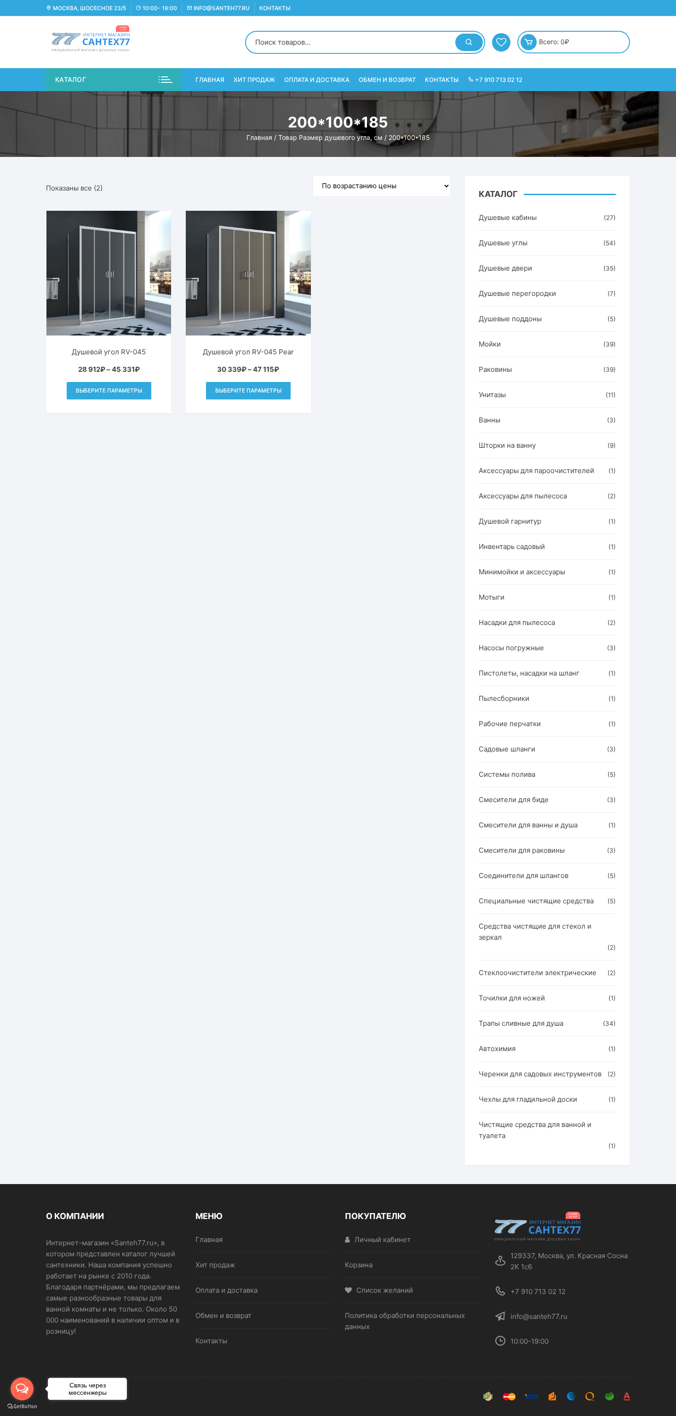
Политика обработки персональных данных (405, 1321)
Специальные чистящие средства (536, 900)
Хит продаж (254, 79)
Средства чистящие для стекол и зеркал (535, 932)
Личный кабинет (383, 1239)
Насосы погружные (511, 647)
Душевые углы (503, 242)
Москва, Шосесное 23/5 (89, 8)
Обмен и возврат (387, 79)
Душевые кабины (508, 217)
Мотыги (491, 597)
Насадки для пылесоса (517, 622)
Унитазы (492, 394)
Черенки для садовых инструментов (540, 1073)
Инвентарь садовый (512, 546)
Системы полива (507, 774)
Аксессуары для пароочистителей (536, 470)
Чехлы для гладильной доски (528, 1099)
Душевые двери (505, 268)
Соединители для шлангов (523, 875)
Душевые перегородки (517, 293)
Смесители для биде (514, 799)
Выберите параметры (109, 390)
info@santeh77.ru (221, 8)
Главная (209, 79)
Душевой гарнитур (510, 521)
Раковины (495, 369)
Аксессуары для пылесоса (523, 495)
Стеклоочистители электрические (537, 972)
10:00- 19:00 (159, 8)
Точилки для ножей (512, 998)
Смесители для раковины (522, 850)
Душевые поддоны (510, 318)
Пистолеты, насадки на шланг (529, 673)
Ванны (489, 420)
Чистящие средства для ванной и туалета (535, 1130)
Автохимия (497, 1048)
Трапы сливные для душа (521, 1023)
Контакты (274, 8)
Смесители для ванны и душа (528, 825)
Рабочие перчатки (510, 723)
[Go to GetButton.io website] (22, 1407)
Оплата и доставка (316, 79)
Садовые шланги (507, 749)
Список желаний (384, 1290)
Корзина (358, 1264)
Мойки (490, 344)
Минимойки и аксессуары (522, 571)
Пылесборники (504, 698)
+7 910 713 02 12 (498, 79)
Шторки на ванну (507, 445)
